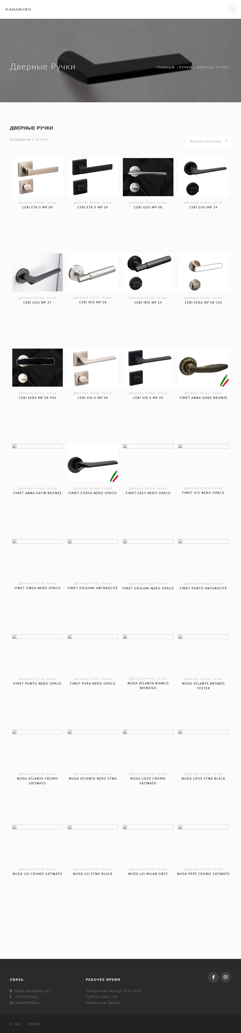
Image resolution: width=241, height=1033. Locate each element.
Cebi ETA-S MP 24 (92, 207)
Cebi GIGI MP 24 (203, 207)
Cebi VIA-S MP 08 (93, 398)
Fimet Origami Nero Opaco (148, 588)
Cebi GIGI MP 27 (37, 302)
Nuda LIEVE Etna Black (203, 778)
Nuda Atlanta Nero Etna (93, 778)
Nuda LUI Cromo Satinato (38, 874)
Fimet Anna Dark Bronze (204, 398)
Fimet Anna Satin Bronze (37, 493)
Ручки (185, 67)
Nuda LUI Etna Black (93, 874)
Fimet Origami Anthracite (93, 588)
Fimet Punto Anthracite (203, 588)
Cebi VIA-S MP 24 (148, 398)
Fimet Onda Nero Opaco (37, 588)
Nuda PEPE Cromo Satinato (203, 874)
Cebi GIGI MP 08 (148, 207)
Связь (34, 1024)
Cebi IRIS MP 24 (148, 302)
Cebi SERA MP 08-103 (203, 302)
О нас (16, 1024)
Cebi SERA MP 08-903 (37, 398)
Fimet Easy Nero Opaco (148, 493)
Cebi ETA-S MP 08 (37, 207)
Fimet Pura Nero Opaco (93, 683)
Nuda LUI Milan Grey (148, 874)
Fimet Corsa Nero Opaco (93, 493)
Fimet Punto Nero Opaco (37, 683)
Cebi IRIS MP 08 (93, 302)
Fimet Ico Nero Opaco (203, 493)
